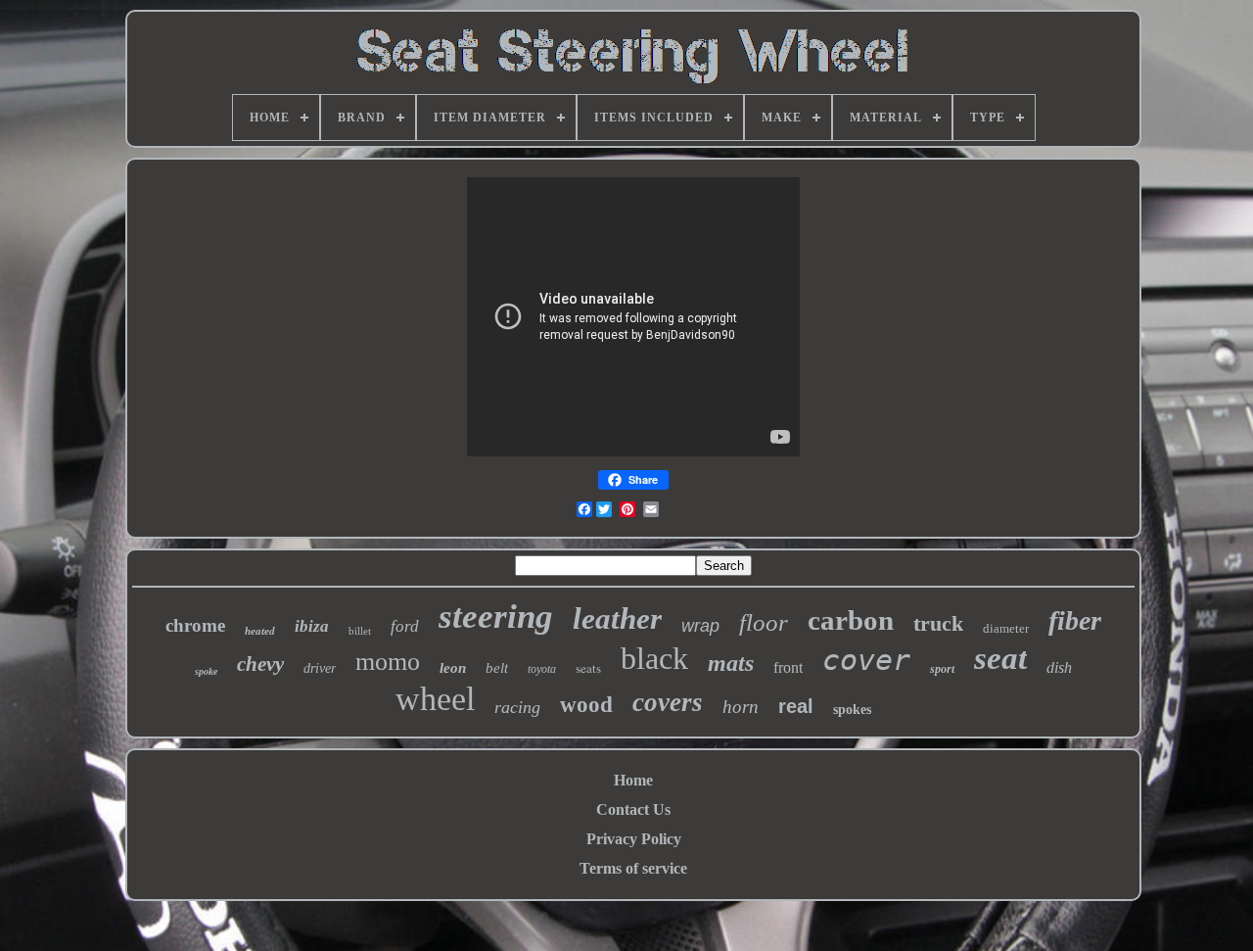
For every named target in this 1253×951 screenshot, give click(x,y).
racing (517, 707)
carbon (851, 620)
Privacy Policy (633, 839)
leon (453, 668)
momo (387, 661)
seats (588, 668)
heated (260, 631)
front (788, 667)
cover (866, 659)
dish (1059, 667)
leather (617, 618)
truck (938, 623)
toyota (542, 669)
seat (1000, 658)
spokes (852, 709)
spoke (206, 671)
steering (496, 616)
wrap (700, 626)
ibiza (312, 626)
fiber (1074, 620)
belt (497, 668)
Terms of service (633, 868)
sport (942, 669)
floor (763, 622)
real (795, 706)
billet (359, 631)
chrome (195, 625)
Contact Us (633, 809)
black (654, 658)
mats (731, 663)
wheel (435, 699)
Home (633, 780)
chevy (260, 664)
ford (405, 626)
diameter (1006, 628)
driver (319, 668)
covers (667, 702)
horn (740, 706)
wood (586, 704)
